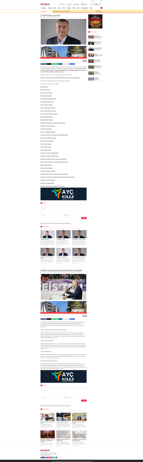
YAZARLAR (48, 16)
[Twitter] (43, 457)
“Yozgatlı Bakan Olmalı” (61, 239)
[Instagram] (45, 457)
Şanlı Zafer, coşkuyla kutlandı (98, 37)
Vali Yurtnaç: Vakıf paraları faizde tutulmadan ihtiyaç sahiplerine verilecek (47, 440)
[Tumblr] (56, 457)
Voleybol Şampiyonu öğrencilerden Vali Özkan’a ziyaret (79, 440)
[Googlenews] (52, 457)
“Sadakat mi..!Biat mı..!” (45, 239)
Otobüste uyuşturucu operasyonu (97, 79)
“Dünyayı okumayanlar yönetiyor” (79, 257)
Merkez (51, 271)
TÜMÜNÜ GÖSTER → (99, 11)
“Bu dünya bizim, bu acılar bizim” (78, 239)
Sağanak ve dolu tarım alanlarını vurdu (98, 67)
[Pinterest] (51, 457)
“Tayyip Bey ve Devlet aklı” (61, 257)
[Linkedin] (47, 457)
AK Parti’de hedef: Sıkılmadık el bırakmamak (98, 43)
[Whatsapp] (54, 457)
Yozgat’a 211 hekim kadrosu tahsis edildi (60, 11)
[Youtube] (49, 457)
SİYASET (54, 271)
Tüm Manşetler (58, 271)
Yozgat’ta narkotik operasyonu (62, 421)
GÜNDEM (48, 271)
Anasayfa (44, 16)
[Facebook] (41, 457)
